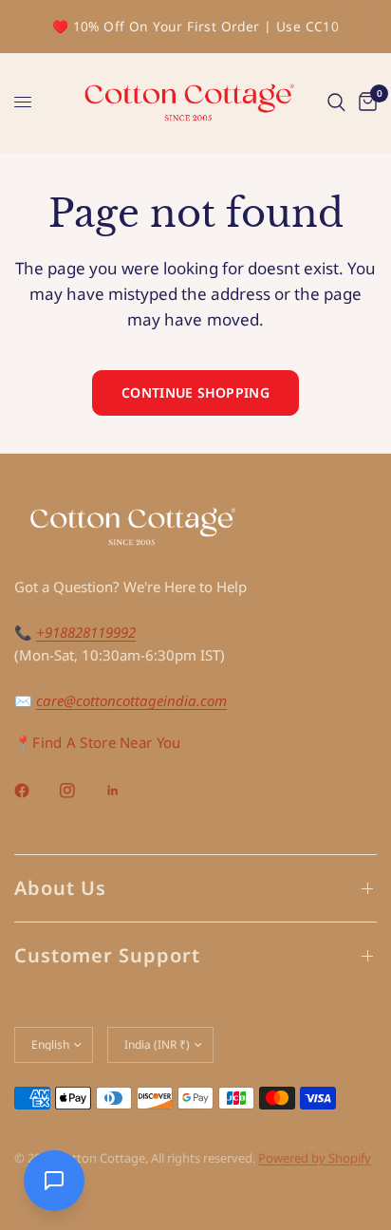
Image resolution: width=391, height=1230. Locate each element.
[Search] (336, 102)
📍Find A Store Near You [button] (97, 743)
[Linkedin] (126, 790)
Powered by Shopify (314, 1157)
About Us (60, 888)
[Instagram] (81, 790)
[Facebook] (35, 790)
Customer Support (107, 955)
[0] (364, 102)
